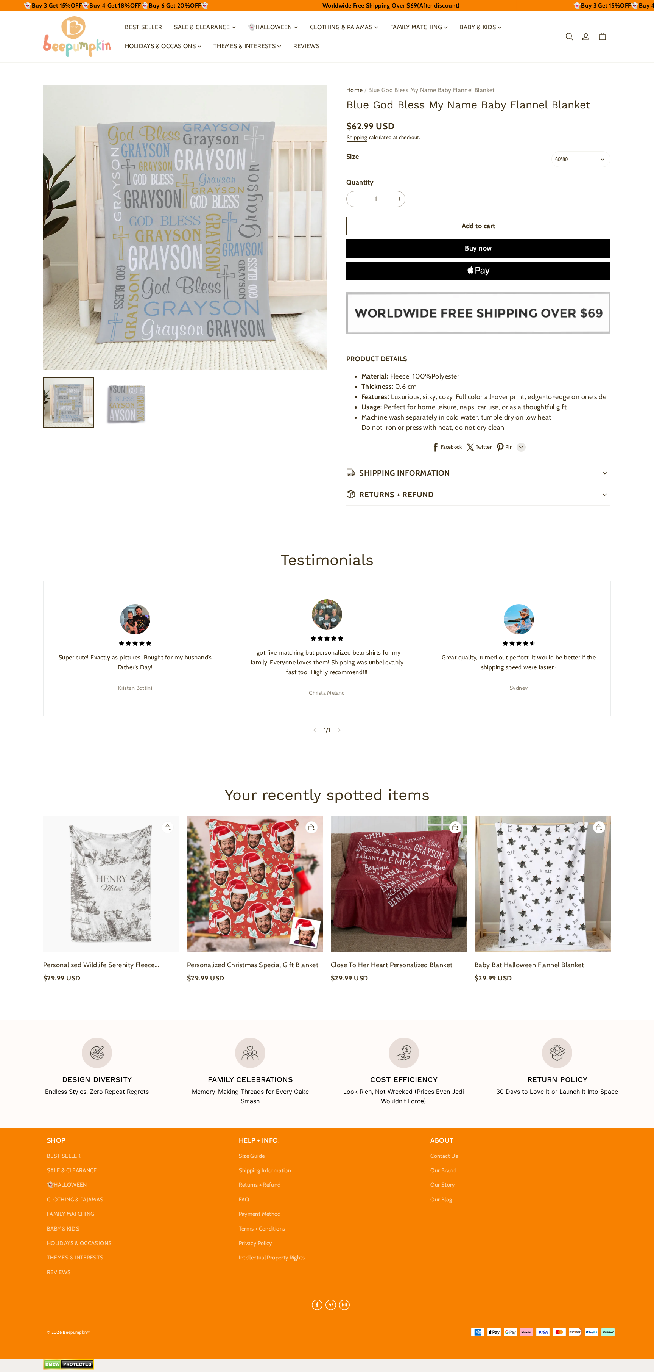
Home (354, 90)
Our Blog (441, 1199)
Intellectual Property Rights (272, 1257)
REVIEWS (306, 46)
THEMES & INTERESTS (244, 46)
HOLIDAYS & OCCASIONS (160, 46)
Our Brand (443, 1170)
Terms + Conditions (262, 1228)
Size (352, 156)
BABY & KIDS (478, 27)
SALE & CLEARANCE (202, 27)
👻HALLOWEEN (270, 27)
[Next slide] (340, 730)
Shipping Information (265, 1170)
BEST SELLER (143, 27)
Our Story (442, 1184)
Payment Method (260, 1214)
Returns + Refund (260, 1184)
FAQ (244, 1199)
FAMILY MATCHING (416, 27)
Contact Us (444, 1156)
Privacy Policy (255, 1243)
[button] (569, 36)
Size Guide (252, 1156)
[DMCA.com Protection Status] (68, 1368)
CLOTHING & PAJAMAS (341, 27)
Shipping (357, 137)
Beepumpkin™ (76, 1332)
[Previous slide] (314, 730)
